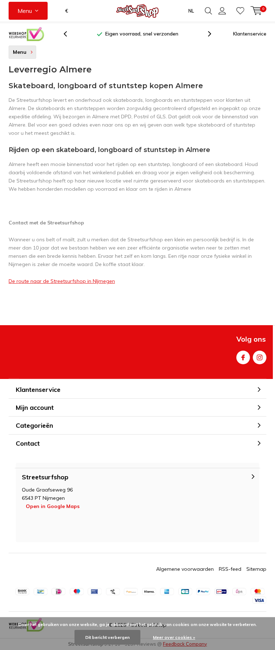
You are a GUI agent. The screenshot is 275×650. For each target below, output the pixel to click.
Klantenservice (249, 34)
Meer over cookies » (174, 637)
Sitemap (256, 569)
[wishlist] (240, 11)
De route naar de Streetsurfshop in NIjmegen (62, 281)
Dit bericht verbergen (107, 637)
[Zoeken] (208, 11)
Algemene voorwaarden (185, 569)
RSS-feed (230, 569)
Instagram (259, 357)
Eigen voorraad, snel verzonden (141, 33)
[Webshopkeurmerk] (26, 34)
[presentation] (69, 34)
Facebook (243, 357)
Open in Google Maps (52, 506)
